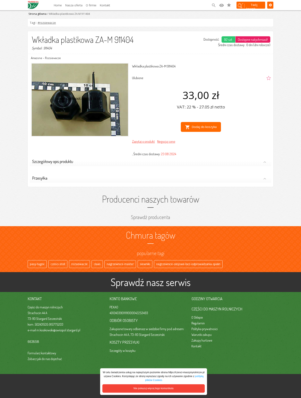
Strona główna (37, 14)
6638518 (33, 342)
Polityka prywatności (204, 329)
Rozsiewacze (53, 58)
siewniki (145, 264)
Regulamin (198, 323)
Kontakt (105, 5)
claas (97, 264)
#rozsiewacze (47, 23)
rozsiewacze (79, 264)
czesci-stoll (58, 264)
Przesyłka (39, 178)
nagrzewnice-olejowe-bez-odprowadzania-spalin (188, 264)
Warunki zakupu (201, 335)
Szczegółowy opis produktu (52, 161)
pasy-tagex (37, 264)
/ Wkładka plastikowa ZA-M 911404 (68, 14)
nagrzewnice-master (120, 264)
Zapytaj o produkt (143, 141)
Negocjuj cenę (166, 141)
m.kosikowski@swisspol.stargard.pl (58, 330)
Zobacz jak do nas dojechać (45, 359)
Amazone (36, 58)
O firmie (91, 5)
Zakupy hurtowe (201, 340)
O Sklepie (197, 317)
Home (58, 5)
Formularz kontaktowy (42, 353)
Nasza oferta (74, 5)
